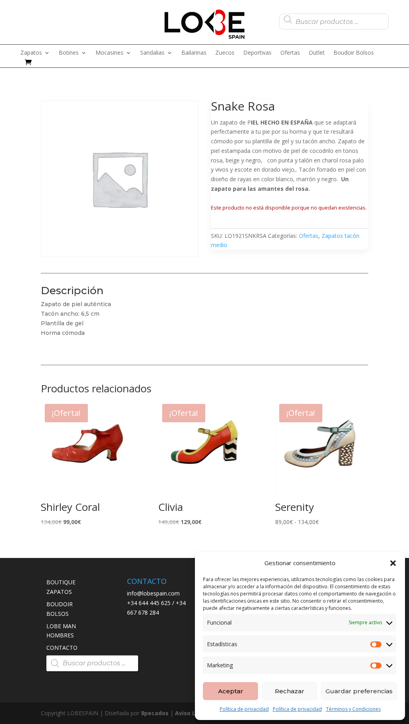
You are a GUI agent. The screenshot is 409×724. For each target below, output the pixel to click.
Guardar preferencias (359, 691)
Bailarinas (193, 53)
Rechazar (289, 691)
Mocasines (109, 53)
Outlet (317, 53)
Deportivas (257, 53)
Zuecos (224, 53)
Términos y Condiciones (353, 709)
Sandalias (152, 53)
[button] (393, 563)
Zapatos (31, 53)
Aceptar (230, 691)
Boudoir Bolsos (354, 53)
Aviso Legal (191, 713)
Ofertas (290, 53)
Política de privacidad (244, 709)
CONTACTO (61, 647)
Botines (69, 53)
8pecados (155, 713)
